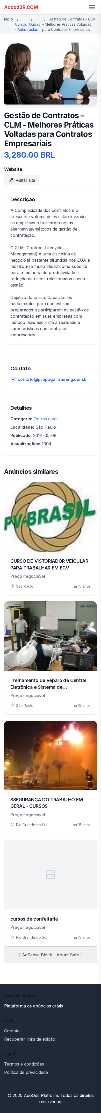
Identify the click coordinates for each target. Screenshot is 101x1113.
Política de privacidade (26, 1072)
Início (8, 19)
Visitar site (25, 180)
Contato (12, 1030)
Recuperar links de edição (29, 1039)
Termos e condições (24, 1064)
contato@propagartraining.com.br (53, 379)
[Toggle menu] (91, 7)
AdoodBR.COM (21, 7)
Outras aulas (46, 418)
